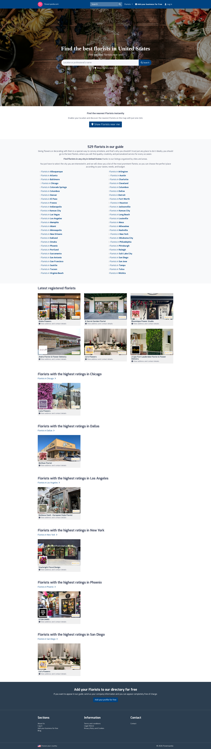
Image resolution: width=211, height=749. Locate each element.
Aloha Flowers (45, 321)
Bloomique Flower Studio (143, 321)
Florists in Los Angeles (48, 482)
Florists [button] (127, 4)
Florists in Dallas (45, 430)
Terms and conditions (92, 724)
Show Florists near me (106, 68)
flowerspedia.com (51, 4)
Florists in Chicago (46, 378)
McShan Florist (45, 463)
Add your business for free (149, 4)
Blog (39, 731)
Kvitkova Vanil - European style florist (55, 515)
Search (146, 62)
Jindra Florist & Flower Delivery (52, 357)
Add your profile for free (105, 699)
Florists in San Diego (47, 639)
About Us (41, 724)
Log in (169, 4)
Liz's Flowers (91, 357)
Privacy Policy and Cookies (94, 728)
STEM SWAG (44, 619)
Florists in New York (47, 535)
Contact (133, 724)
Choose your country (49, 746)
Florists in (52, 171)
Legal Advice (89, 726)
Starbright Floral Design (49, 567)
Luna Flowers (44, 411)
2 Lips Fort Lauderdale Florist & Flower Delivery (149, 358)
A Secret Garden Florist (95, 321)
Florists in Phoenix (46, 587)
